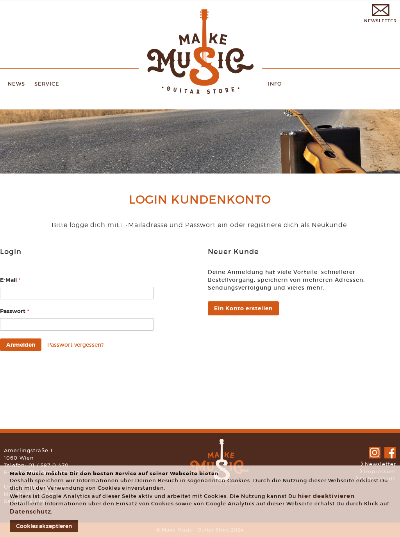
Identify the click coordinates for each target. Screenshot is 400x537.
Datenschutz (30, 512)
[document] (201, 501)
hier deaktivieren (326, 496)
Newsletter (380, 464)
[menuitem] (16, 84)
